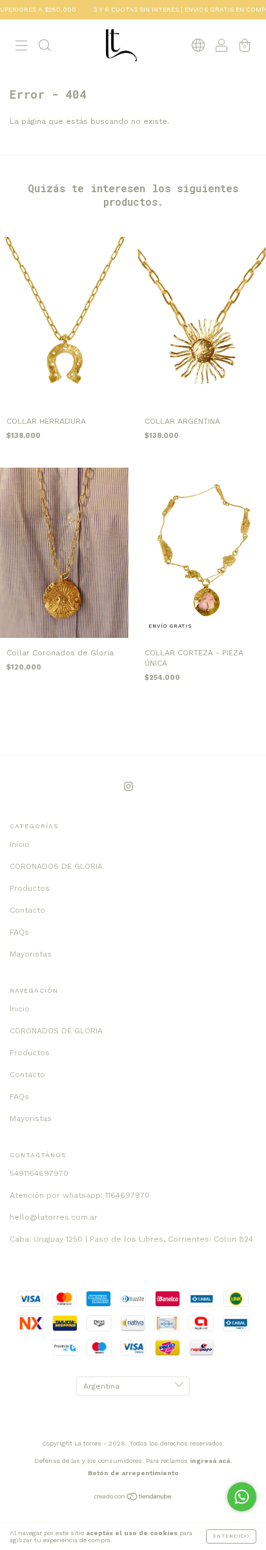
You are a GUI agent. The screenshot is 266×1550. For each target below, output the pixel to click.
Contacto (27, 910)
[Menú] (21, 47)
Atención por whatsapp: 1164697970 (80, 1195)
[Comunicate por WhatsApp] (241, 1496)
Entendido (231, 1536)
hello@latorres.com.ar (53, 1217)
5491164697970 (39, 1173)
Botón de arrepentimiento (133, 1472)
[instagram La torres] (128, 786)
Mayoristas (31, 954)
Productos (30, 888)
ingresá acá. (211, 1460)
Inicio (20, 844)
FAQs (19, 932)
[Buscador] (44, 47)
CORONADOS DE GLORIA (56, 866)
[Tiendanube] (133, 1498)
